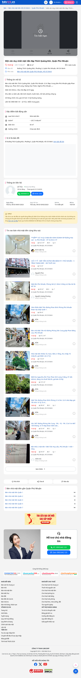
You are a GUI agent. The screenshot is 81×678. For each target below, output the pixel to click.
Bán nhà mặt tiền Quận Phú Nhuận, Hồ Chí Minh (34, 72)
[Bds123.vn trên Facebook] (35, 664)
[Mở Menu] (77, 2)
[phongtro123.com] (12, 573)
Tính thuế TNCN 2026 (8, 641)
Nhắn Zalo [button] (38, 194)
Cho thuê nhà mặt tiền (49, 590)
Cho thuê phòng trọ (48, 593)
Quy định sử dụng (7, 622)
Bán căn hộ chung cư (7, 585)
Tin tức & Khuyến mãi (48, 610)
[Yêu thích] (74, 250)
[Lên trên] (75, 665)
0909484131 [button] (25, 194)
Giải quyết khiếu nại (48, 622)
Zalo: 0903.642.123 (60, 552)
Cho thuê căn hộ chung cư (50, 585)
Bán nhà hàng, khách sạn (9, 605)
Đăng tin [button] (70, 2)
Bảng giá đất (5, 639)
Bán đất (3, 596)
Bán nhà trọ (5, 602)
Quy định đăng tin (47, 619)
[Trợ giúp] (75, 671)
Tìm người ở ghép (47, 605)
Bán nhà (3, 588)
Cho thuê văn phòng (48, 599)
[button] (46, 2)
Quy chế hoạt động (7, 619)
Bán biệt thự (5, 593)
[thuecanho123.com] (31, 573)
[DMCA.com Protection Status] (48, 671)
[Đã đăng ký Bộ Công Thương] (36, 671)
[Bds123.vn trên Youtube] (45, 664)
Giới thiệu (4, 613)
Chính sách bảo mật (7, 624)
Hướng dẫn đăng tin (48, 616)
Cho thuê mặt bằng (48, 596)
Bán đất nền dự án (7, 599)
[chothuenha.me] (50, 573)
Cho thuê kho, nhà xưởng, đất (51, 602)
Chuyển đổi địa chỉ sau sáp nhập (11, 636)
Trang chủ (4, 610)
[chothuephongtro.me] (68, 573)
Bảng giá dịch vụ (47, 613)
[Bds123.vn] (8, 2)
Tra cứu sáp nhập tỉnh (8, 633)
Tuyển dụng (5, 616)
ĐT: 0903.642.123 (60, 547)
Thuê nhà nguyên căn (48, 588)
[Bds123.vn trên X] (40, 664)
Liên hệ (3, 627)
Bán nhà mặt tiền (6, 590)
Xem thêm (39, 469)
